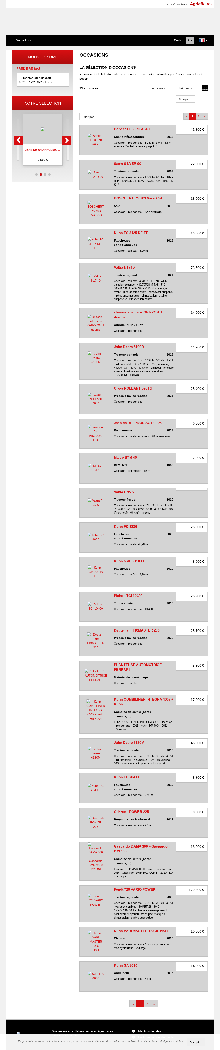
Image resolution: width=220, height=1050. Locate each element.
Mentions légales (149, 1031)
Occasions (23, 40)
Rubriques (183, 88)
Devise (178, 40)
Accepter (196, 1042)
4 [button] (49, 174)
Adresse (158, 88)
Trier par (88, 117)
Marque (184, 99)
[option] (43, 140)
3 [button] (45, 174)
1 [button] (36, 174)
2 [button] (41, 174)
